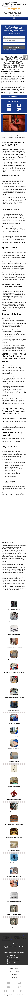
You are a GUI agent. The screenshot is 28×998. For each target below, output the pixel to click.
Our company (8, 475)
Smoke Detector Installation (14, 901)
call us (15, 200)
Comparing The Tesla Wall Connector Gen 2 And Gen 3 (14, 952)
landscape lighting (15, 192)
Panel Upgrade (14, 862)
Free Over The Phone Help (14, 748)
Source (3, 592)
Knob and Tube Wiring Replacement (14, 824)
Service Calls (14, 889)
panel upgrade (15, 389)
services (12, 149)
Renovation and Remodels (14, 876)
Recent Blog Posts (14, 943)
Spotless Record (9, 248)
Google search (18, 390)
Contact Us (14, 977)
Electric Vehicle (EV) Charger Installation (14, 697)
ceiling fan (19, 154)
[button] (14, 18)
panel (3, 387)
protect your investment (10, 476)
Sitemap (14, 974)
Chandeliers (7, 358)
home (20, 218)
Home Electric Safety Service (14, 799)
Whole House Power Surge (14, 914)
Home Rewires (14, 811)
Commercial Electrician (14, 659)
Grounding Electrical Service (14, 786)
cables (16, 372)
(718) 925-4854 (16, 33)
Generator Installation (14, 761)
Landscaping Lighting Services (14, 837)
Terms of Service (14, 971)
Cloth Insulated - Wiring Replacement (14, 647)
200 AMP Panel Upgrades (14, 609)
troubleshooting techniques (17, 302)
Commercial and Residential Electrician (14, 672)
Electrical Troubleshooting (14, 685)
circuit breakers (8, 373)
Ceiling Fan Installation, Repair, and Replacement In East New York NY (13, 411)
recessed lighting (8, 199)
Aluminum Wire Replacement (14, 621)
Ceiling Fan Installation (14, 634)
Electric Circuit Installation (14, 710)
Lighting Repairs (9, 354)
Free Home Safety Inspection (14, 736)
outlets (23, 197)
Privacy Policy (14, 968)
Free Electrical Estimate (14, 723)
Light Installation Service (14, 850)
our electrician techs (13, 296)
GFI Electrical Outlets (14, 774)
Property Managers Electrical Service (14, 927)
